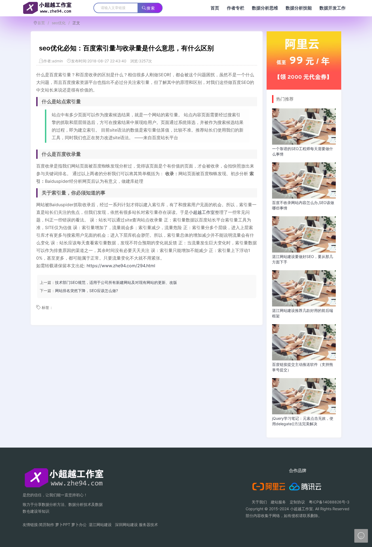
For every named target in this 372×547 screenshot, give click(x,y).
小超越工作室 (202, 212)
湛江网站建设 (100, 524)
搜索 (151, 8)
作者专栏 (235, 8)
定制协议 (297, 502)
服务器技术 (148, 524)
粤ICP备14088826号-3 (329, 502)
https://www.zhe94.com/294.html (121, 265)
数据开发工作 (332, 8)
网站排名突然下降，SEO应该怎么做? (86, 290)
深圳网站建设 (126, 524)
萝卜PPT (62, 524)
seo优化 (59, 22)
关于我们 (259, 502)
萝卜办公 (79, 524)
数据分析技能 (299, 8)
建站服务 (278, 502)
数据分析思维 (265, 8)
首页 (215, 8)
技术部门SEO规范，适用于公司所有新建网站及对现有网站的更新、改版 (116, 282)
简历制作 (46, 524)
